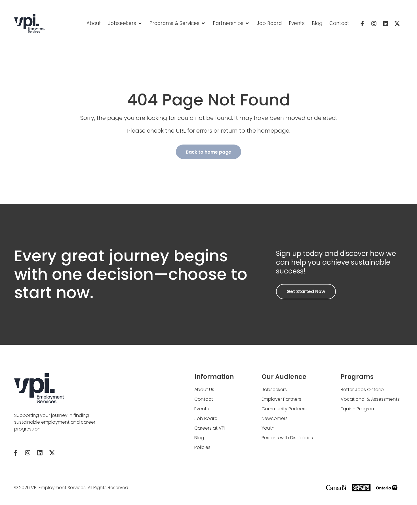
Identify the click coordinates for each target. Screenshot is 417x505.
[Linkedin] (385, 23)
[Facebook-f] (362, 23)
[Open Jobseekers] (140, 23)
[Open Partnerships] (247, 23)
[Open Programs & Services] (203, 23)
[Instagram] (374, 23)
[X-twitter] (397, 23)
